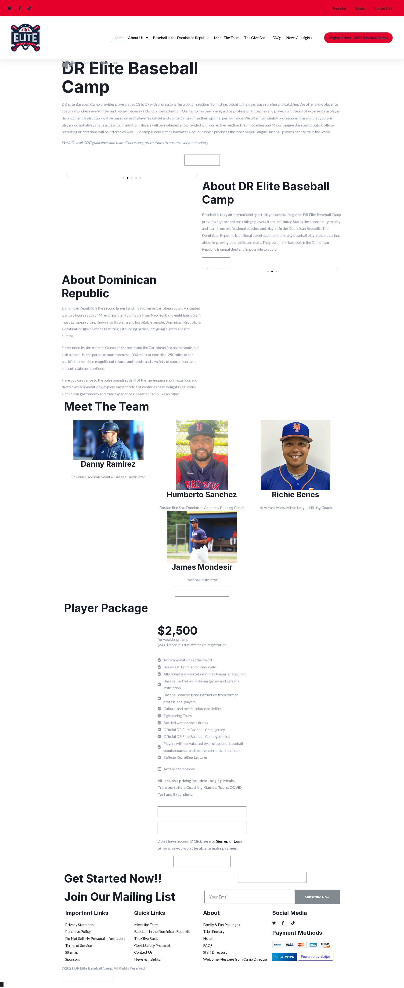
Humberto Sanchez (202, 494)
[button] (358, 37)
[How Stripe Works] (318, 957)
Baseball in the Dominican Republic (181, 37)
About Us (136, 37)
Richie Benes (295, 494)
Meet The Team (226, 37)
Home (118, 37)
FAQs (276, 37)
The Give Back (256, 37)
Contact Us (383, 8)
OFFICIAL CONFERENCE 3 (87, 975)
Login (360, 8)
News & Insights (299, 37)
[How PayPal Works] (285, 957)
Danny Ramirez (108, 464)
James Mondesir (202, 567)
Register (339, 8)
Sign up (221, 841)
